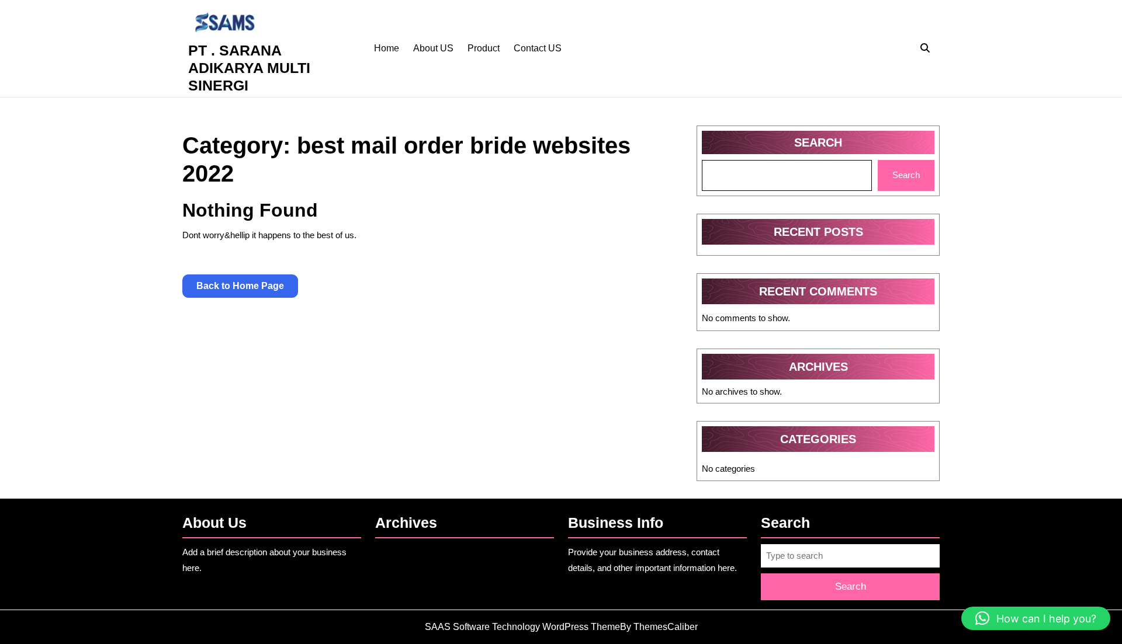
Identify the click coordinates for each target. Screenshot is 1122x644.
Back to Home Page (247, 289)
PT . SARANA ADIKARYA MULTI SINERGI (249, 67)
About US (433, 48)
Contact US (538, 48)
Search (818, 142)
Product (484, 48)
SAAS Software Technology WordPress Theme (522, 627)
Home (386, 48)
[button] (1035, 618)
